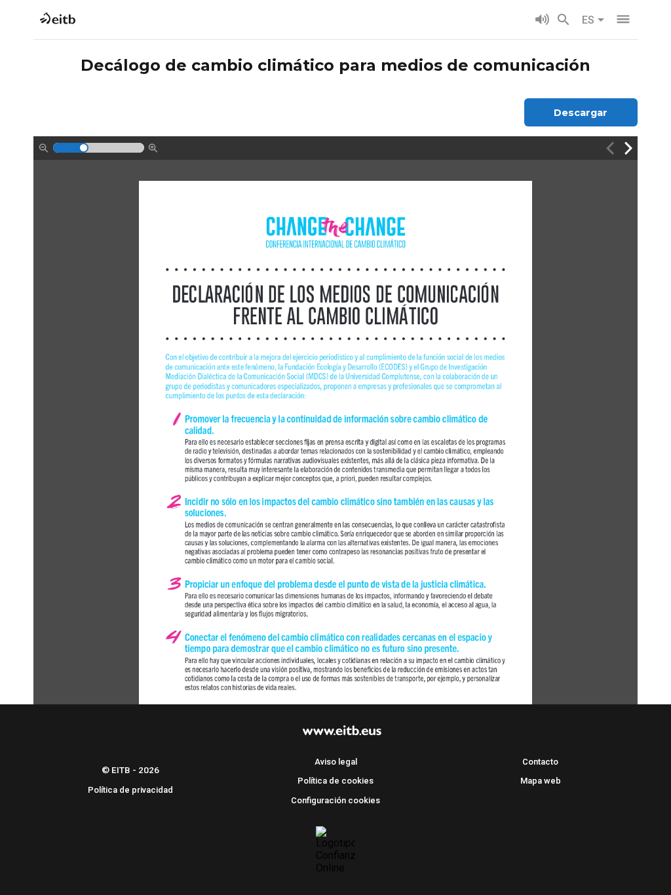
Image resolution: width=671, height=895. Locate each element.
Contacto (540, 762)
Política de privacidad (130, 790)
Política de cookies (335, 781)
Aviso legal (336, 762)
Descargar (580, 113)
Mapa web (540, 781)
